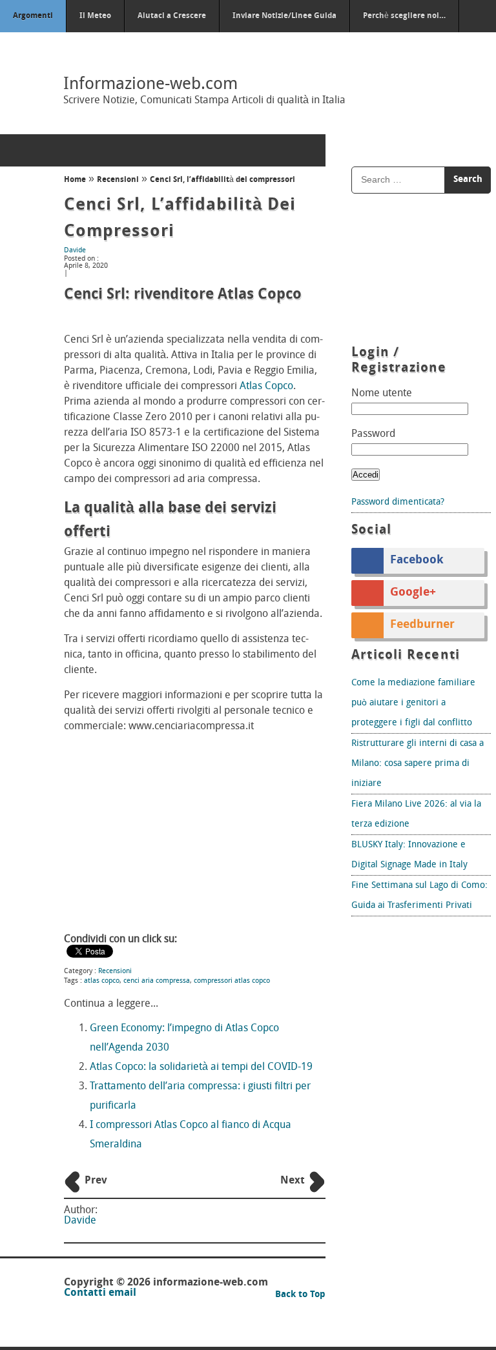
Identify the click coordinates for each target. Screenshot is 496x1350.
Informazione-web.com (150, 85)
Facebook (417, 561)
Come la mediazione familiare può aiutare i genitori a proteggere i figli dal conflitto (413, 703)
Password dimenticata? (397, 502)
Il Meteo (95, 16)
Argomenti (33, 16)
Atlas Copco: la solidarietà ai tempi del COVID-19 (201, 1067)
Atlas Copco (266, 386)
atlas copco (101, 981)
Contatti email (100, 1293)
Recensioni (118, 180)
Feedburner (422, 625)
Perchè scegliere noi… (404, 16)
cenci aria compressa (156, 981)
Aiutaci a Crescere (172, 16)
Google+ (413, 593)
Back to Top (300, 1295)
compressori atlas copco (232, 981)
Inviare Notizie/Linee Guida (284, 16)
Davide (75, 250)
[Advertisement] (195, 834)
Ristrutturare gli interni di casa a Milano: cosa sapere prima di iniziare (417, 764)
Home (75, 180)
